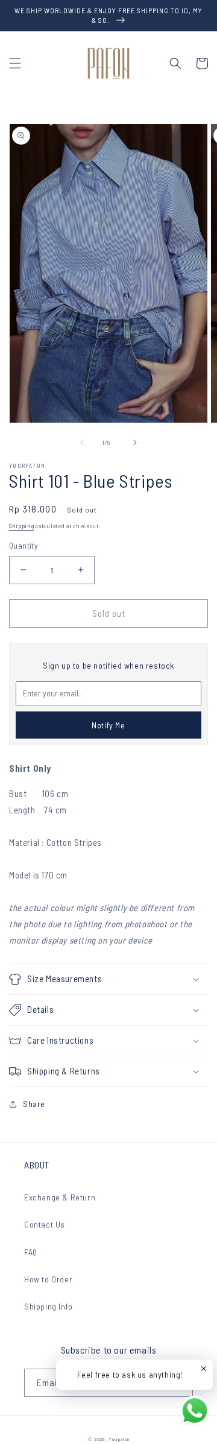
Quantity (23, 545)
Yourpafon (118, 1439)
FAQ (30, 1252)
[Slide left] (82, 442)
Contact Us (44, 1224)
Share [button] (34, 1104)
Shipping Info (48, 1306)
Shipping (21, 525)
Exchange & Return (59, 1197)
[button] (15, 63)
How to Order (48, 1279)
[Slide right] (135, 442)
